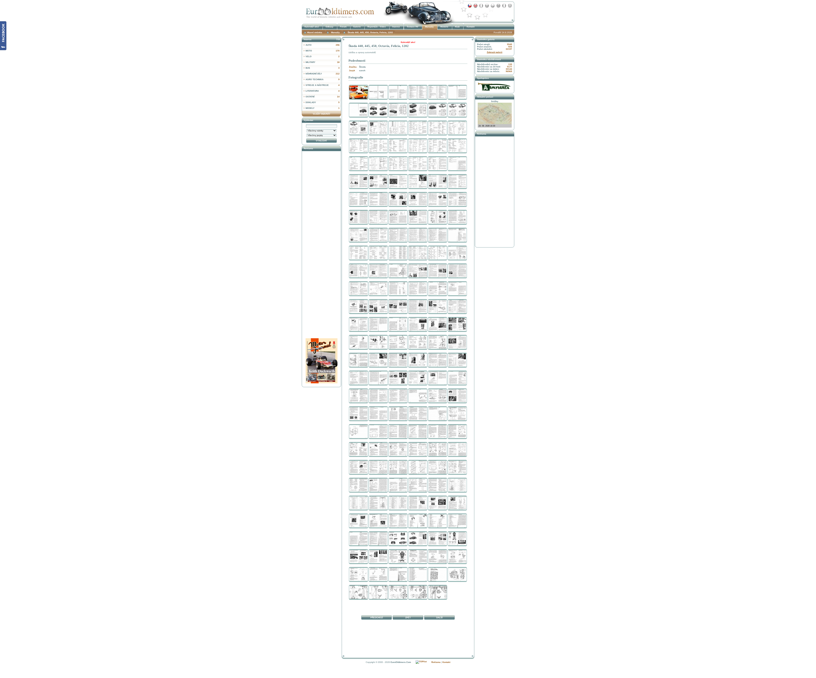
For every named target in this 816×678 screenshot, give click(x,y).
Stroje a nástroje (323, 85)
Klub (457, 27)
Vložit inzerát (321, 114)
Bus (323, 68)
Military (323, 62)
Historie (444, 27)
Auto (323, 45)
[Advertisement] (408, 640)
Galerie (357, 27)
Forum (343, 27)
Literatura (323, 91)
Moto (323, 51)
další (439, 617)
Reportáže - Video (376, 27)
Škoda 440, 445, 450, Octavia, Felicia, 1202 (339, 11)
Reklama (436, 662)
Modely (323, 108)
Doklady (323, 102)
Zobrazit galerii (494, 52)
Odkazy (329, 27)
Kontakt (471, 27)
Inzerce (396, 27)
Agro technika (323, 79)
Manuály (429, 27)
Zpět (408, 617)
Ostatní (323, 96)
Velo (323, 56)
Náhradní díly (323, 73)
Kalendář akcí (312, 27)
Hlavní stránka (314, 32)
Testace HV (412, 27)
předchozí (376, 617)
